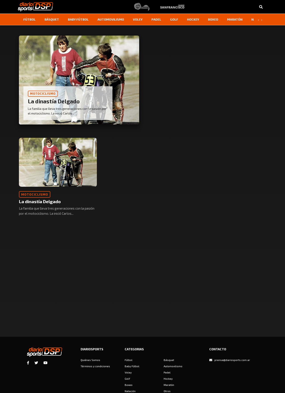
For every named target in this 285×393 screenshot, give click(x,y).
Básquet (52, 19)
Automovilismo (111, 19)
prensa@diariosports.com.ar (232, 359)
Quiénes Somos (90, 359)
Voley (137, 19)
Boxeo (213, 19)
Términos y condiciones (95, 366)
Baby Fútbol (78, 19)
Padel (156, 19)
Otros (167, 391)
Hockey (193, 19)
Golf (174, 19)
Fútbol (29, 19)
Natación (130, 391)
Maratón (234, 19)
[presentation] (258, 19)
